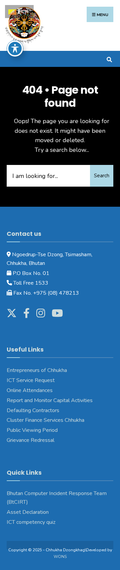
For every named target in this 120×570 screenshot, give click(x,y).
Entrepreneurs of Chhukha (37, 370)
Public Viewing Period (32, 430)
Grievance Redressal (31, 440)
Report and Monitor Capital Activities (50, 400)
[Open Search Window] (109, 59)
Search (101, 175)
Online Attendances (30, 390)
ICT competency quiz (31, 522)
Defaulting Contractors (33, 410)
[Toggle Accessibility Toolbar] (15, 48)
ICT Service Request (31, 380)
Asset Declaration (28, 512)
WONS (60, 556)
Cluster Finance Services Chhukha (45, 420)
